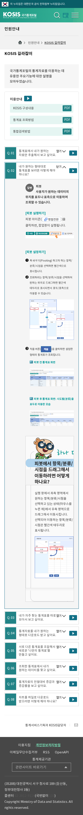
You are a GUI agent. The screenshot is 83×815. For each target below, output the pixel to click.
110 (51, 796)
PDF (67, 108)
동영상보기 (28, 98)
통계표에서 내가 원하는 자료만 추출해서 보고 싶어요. (37, 153)
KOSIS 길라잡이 (55, 43)
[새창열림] (76, 725)
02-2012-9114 (24, 796)
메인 (20, 42)
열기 (59, 151)
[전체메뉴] (75, 15)
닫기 (59, 167)
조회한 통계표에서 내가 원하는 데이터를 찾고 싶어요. (37, 668)
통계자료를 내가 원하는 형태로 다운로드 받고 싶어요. (37, 633)
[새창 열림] (73, 153)
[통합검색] (57, 15)
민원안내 (34, 43)
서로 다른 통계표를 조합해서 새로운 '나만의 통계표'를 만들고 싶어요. (37, 651)
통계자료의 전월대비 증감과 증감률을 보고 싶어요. (37, 684)
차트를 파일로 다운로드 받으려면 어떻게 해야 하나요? (38, 699)
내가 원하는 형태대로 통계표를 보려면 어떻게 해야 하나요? (37, 170)
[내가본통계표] (66, 15)
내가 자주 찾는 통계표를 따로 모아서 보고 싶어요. (37, 618)
